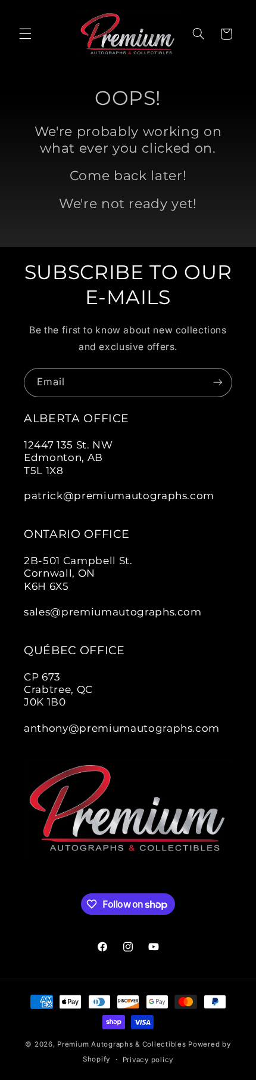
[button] (25, 34)
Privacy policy (148, 1060)
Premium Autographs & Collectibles (121, 1044)
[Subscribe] (218, 382)
